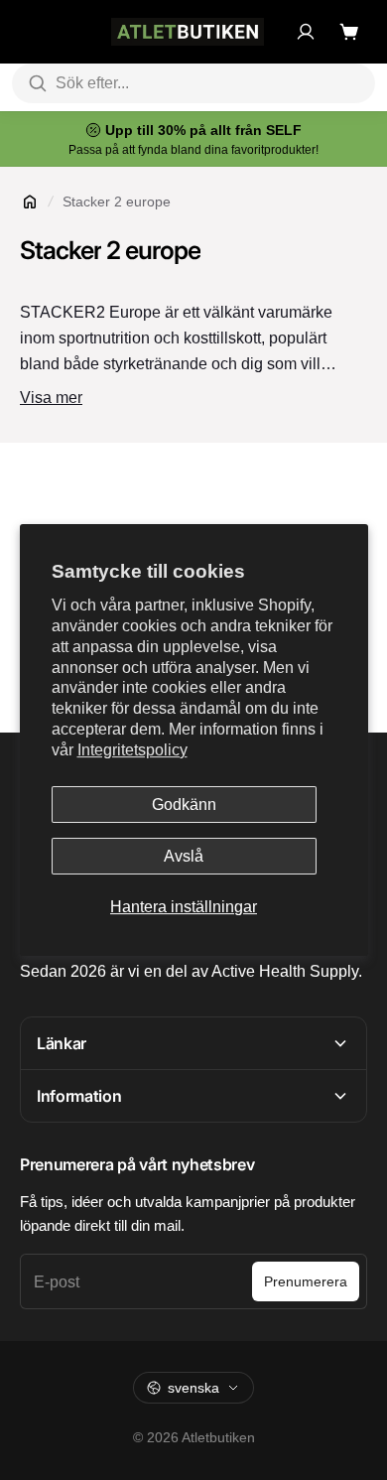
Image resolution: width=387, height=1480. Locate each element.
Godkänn (184, 804)
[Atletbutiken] (187, 32)
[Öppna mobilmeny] (30, 32)
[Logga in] (305, 32)
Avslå (183, 856)
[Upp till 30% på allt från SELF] (193, 139)
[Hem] (30, 201)
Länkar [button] (61, 1043)
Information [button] (79, 1096)
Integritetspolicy (132, 749)
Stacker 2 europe (117, 201)
